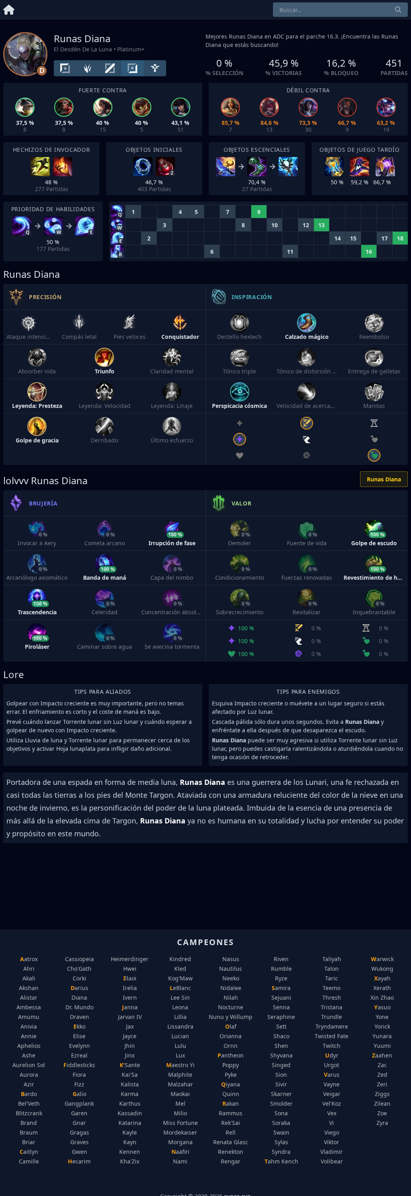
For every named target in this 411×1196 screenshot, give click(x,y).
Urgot (331, 1065)
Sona (281, 1113)
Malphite (180, 1074)
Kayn (129, 1142)
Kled (180, 968)
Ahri (29, 968)
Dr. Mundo (79, 1007)
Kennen (129, 1151)
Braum (29, 1132)
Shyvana (281, 1055)
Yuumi (382, 1045)
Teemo (331, 988)
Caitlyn (29, 1151)
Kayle (129, 1132)
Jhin (129, 1045)
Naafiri (180, 1151)
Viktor (331, 1142)
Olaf (230, 1026)
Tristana (331, 1007)
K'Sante (130, 1065)
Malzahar (180, 1084)
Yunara (382, 1036)
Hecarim (79, 1161)
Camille (29, 1161)
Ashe (28, 1055)
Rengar (230, 1161)
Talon (331, 968)
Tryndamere (331, 1026)
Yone (382, 1017)
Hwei (129, 968)
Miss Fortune (180, 1123)
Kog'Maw (180, 978)
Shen (281, 1045)
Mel (180, 1103)
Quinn (230, 1094)
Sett (281, 1026)
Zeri (382, 1084)
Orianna (231, 1036)
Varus (332, 1074)
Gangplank (79, 1103)
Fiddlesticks (79, 1065)
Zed (382, 1074)
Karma (129, 1094)
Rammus (230, 1113)
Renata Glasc (230, 1142)
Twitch (331, 1045)
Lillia (180, 1017)
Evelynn (79, 1045)
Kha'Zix (129, 1161)
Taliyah (331, 959)
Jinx (129, 1055)
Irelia (130, 988)
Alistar (28, 997)
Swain (281, 1132)
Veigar (331, 1094)
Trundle (331, 1017)
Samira (281, 988)
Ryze (281, 978)
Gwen (79, 1151)
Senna (281, 1007)
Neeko (230, 978)
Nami (180, 1161)
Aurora (29, 1074)
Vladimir (331, 1151)
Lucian (180, 1036)
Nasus (230, 959)
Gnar (79, 1123)
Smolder (281, 1103)
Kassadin (130, 1113)
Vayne (332, 1084)
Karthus (129, 1103)
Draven (79, 1017)
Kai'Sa (130, 1074)
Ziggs (382, 1094)
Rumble (281, 968)
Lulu (180, 1045)
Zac (382, 1065)
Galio (79, 1094)
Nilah (231, 997)
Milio (180, 1113)
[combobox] (340, 9)
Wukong (382, 968)
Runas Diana (384, 479)
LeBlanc (180, 988)
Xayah (382, 978)
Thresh (331, 997)
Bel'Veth (29, 1103)
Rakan (230, 1103)
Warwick (382, 959)
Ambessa (28, 1007)
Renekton (230, 1151)
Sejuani (281, 997)
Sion (281, 1074)
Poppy (230, 1065)
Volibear (332, 1161)
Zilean (382, 1103)
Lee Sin (180, 997)
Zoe (382, 1113)
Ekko (79, 1026)
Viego (331, 1132)
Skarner (281, 1094)
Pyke (231, 1074)
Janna (130, 1007)
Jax (130, 1026)
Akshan (29, 988)
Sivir (281, 1084)
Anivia (28, 1026)
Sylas (281, 1142)
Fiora (79, 1074)
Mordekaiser (180, 1132)
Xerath (382, 988)
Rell (231, 1132)
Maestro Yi (180, 1065)
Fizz (79, 1084)
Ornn (231, 1045)
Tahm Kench (281, 1161)
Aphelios (29, 1045)
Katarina (129, 1123)
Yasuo (382, 1007)
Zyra (382, 1123)
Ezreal (79, 1055)
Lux (180, 1055)
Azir (29, 1084)
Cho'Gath (79, 968)
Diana (79, 997)
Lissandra (180, 1026)
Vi (331, 1123)
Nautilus (230, 968)
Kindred (180, 959)
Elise (79, 1036)
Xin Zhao (382, 997)
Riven (281, 959)
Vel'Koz (331, 1103)
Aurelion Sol (28, 1065)
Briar (28, 1142)
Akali (28, 978)
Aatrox (29, 959)
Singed (281, 1065)
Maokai (180, 1094)
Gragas (79, 1132)
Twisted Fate (331, 1036)
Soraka (281, 1123)
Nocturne (230, 1007)
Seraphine (281, 1017)
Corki (79, 978)
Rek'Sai (230, 1123)
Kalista (130, 1084)
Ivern (130, 997)
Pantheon (231, 1055)
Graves (79, 1142)
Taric (331, 978)
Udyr (331, 1055)
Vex (331, 1113)
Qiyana (230, 1084)
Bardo (29, 1094)
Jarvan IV (130, 1017)
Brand (28, 1123)
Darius (79, 988)
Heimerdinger (130, 959)
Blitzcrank (29, 1113)
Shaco (281, 1036)
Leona (180, 1007)
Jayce (129, 1036)
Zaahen (382, 1055)
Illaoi (129, 978)
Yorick (382, 1026)
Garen (79, 1113)
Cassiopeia (79, 959)
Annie (29, 1036)
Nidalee (230, 988)
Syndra (281, 1151)
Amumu (28, 1017)
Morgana (180, 1142)
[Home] (8, 8)
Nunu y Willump (230, 1017)
